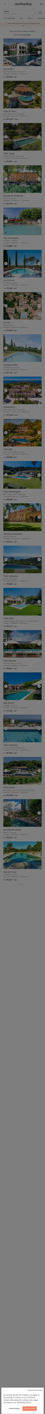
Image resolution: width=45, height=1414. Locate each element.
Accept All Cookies (30, 1408)
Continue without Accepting (35, 1390)
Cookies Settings (14, 1408)
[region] (22, 1400)
